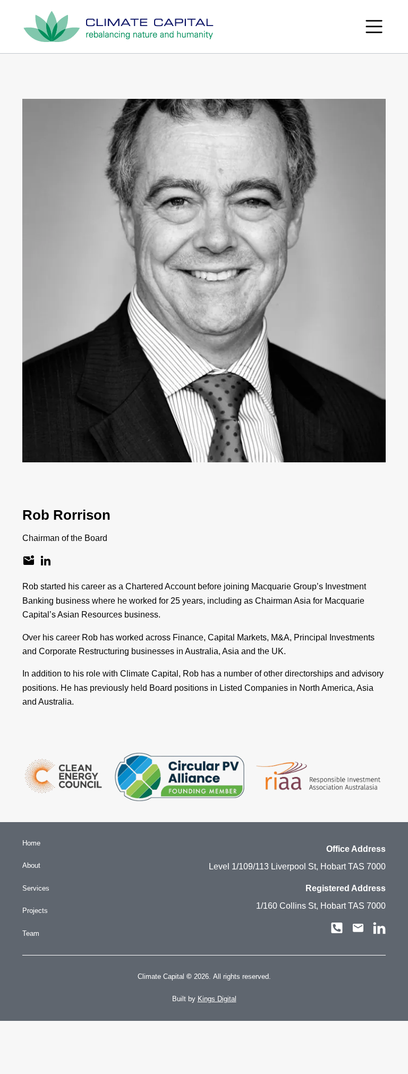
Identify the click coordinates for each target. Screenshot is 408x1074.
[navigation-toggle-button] (374, 27)
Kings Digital (217, 999)
